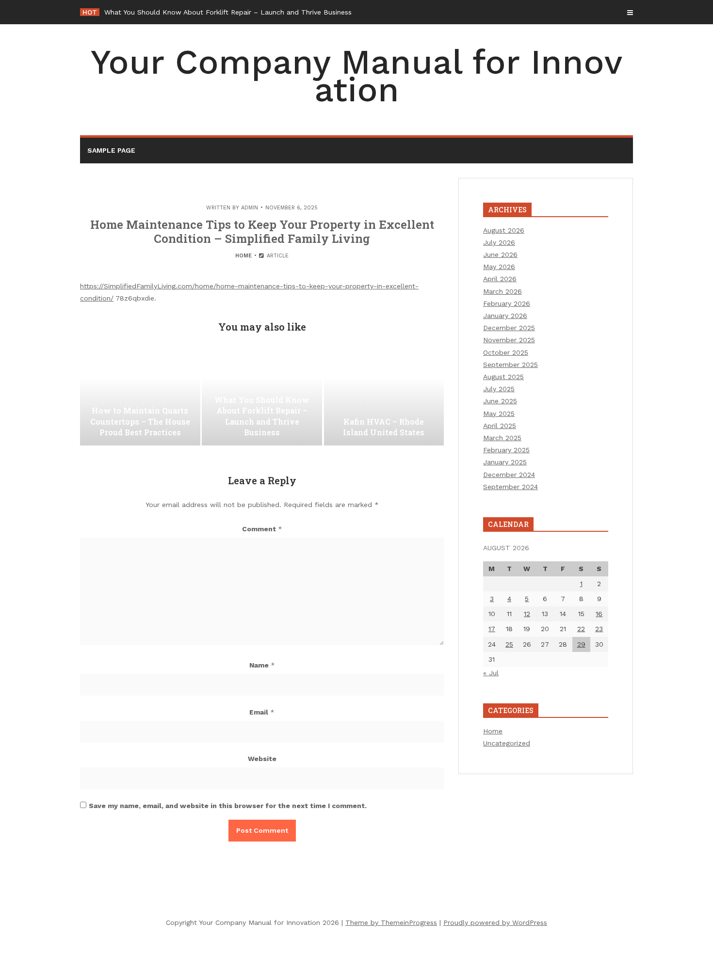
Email (262, 712)
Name (262, 665)
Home (243, 256)
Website (262, 758)
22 (581, 629)
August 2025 (503, 377)
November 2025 (509, 340)
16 (599, 614)
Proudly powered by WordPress (495, 922)
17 (491, 629)
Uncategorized (506, 743)
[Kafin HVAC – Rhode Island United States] (384, 397)
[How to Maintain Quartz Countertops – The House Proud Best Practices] (140, 397)
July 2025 (499, 389)
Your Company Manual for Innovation (356, 76)
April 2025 (499, 425)
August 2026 (503, 230)
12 (527, 614)
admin (249, 208)
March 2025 (502, 438)
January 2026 (505, 315)
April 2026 (500, 279)
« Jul (491, 673)
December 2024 (509, 474)
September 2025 (510, 364)
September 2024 (510, 487)
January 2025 (505, 462)
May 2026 (499, 266)
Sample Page (111, 150)
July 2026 (499, 242)
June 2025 (500, 401)
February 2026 (506, 303)
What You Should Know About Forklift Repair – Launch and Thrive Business (228, 12)
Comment (262, 529)
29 (581, 644)
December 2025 (509, 328)
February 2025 (506, 450)
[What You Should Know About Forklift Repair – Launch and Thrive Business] (262, 397)
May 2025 (499, 413)
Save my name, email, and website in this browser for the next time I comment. (228, 806)
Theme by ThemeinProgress (391, 922)
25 (509, 644)
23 (599, 629)
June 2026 (500, 254)
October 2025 (505, 352)
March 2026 (502, 291)
